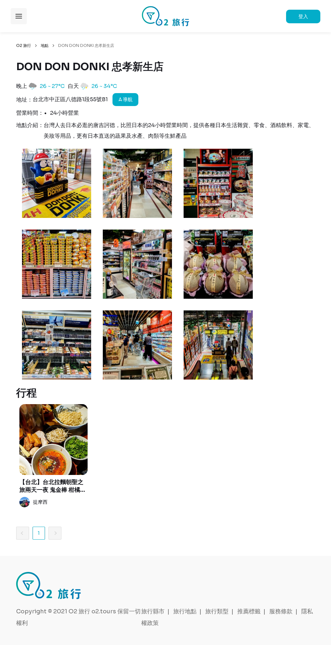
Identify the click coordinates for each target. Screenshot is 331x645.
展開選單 (19, 16)
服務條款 (281, 611)
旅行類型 (217, 611)
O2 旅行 (23, 45)
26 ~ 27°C (52, 86)
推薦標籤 (249, 611)
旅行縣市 (153, 611)
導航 (127, 99)
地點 (44, 45)
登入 (303, 16)
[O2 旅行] (165, 16)
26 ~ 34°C (104, 86)
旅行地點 (185, 611)
